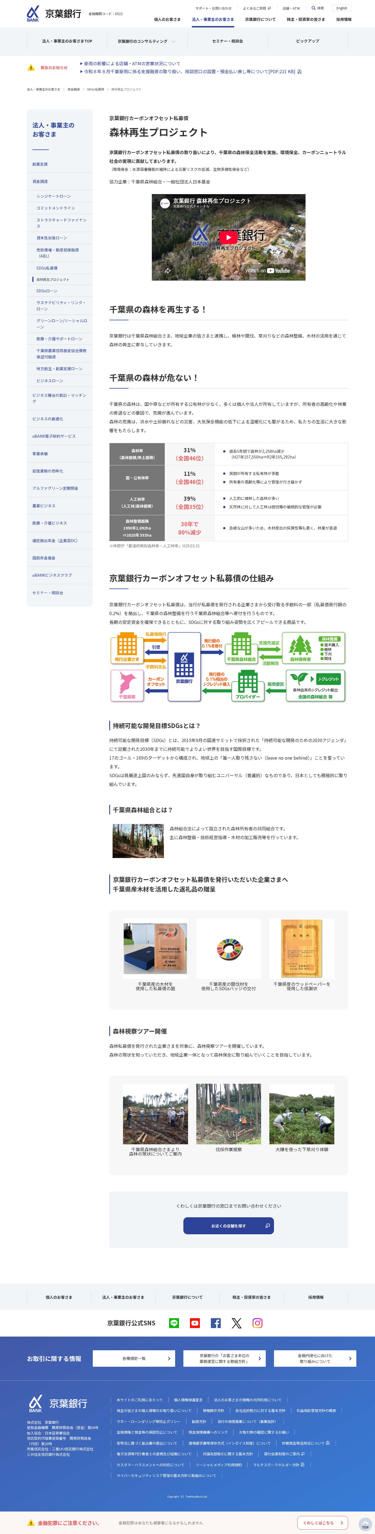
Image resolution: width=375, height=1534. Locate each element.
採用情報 (344, 19)
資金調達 (74, 89)
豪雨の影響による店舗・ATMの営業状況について (132, 63)
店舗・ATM (291, 8)
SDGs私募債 (95, 89)
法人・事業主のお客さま (213, 19)
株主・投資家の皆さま (306, 19)
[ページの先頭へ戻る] (365, 1524)
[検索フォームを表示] (317, 7)
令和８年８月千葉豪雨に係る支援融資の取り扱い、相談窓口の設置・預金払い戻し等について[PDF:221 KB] (189, 71)
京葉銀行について (260, 19)
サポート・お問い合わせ (213, 8)
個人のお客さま (167, 19)
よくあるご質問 (254, 8)
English (342, 7)
